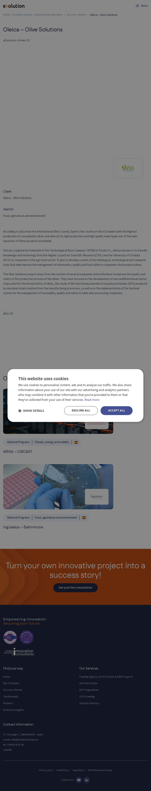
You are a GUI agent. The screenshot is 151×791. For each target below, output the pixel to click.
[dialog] (75, 395)
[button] (31, 410)
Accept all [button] (116, 410)
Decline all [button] (81, 410)
